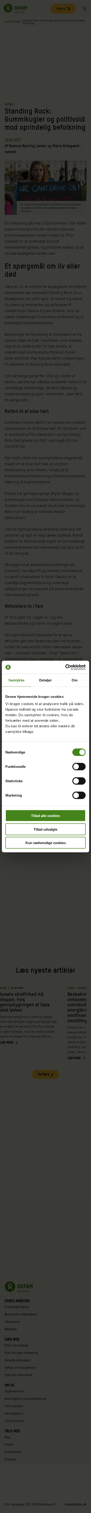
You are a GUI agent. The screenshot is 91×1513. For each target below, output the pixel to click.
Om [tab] (74, 680)
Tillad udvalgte (45, 829)
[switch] (79, 766)
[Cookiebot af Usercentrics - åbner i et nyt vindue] (65, 667)
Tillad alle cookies (45, 816)
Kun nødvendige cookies (45, 843)
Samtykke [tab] (16, 680)
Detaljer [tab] (45, 680)
